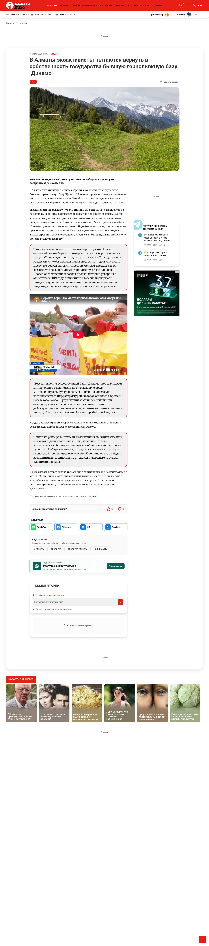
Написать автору (170, 82)
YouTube (157, 5)
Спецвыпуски (123, 5)
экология (56, 549)
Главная (10, 23)
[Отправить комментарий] (120, 602)
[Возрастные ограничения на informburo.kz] (181, 5)
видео (55, 54)
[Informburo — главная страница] (19, 5)
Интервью (106, 5)
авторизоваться (56, 595)
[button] (189, 14)
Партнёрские (141, 5)
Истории (65, 5)
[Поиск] (188, 5)
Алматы (40, 549)
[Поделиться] (202, 939)
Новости (52, 5)
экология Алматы (77, 549)
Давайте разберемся (85, 5)
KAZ (200, 5)
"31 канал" (120, 202)
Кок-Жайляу (100, 549)
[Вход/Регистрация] (194, 5)
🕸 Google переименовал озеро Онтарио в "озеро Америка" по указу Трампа (157, 237)
